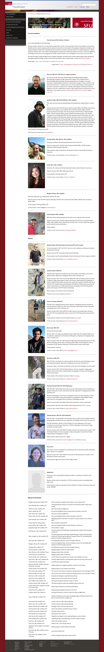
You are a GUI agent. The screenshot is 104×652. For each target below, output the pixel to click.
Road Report (27, 646)
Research (17, 646)
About (16, 649)
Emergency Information (29, 649)
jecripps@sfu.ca (49, 132)
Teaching (8, 30)
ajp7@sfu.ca (68, 294)
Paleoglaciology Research (13, 22)
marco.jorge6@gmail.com (71, 350)
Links (7, 32)
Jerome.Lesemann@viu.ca (71, 321)
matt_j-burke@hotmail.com (71, 259)
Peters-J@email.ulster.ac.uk (70, 379)
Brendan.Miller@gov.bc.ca (72, 155)
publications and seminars (81, 90)
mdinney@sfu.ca (51, 207)
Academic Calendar (29, 645)
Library (26, 643)
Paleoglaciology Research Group (15, 19)
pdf (82, 275)
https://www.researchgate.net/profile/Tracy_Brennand (49, 61)
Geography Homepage (12, 38)
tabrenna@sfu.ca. (86, 58)
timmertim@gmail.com (69, 439)
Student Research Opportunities (15, 27)
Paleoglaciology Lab (12, 24)
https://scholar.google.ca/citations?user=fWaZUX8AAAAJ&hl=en (76, 64)
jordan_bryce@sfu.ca (70, 177)
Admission (17, 642)
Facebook (41, 643)
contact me (49, 92)
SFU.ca (87, 7)
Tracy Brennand (19, 7)
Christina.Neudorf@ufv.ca (71, 408)
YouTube (41, 646)
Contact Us (9, 35)
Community (17, 648)
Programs (17, 643)
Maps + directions (28, 642)
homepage (67, 90)
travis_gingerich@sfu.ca (70, 230)
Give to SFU (27, 648)
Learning (17, 645)
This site (82, 7)
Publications (9, 16)
